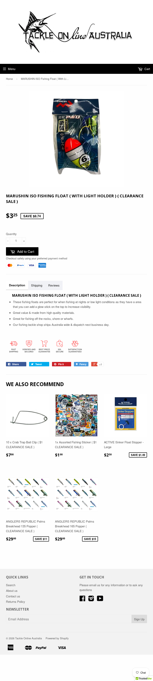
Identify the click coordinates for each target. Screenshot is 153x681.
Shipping (36, 285)
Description (17, 285)
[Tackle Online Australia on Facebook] (82, 599)
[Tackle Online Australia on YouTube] (100, 599)
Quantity (11, 234)
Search (10, 585)
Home (9, 79)
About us (12, 590)
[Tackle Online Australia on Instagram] (91, 599)
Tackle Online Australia (28, 638)
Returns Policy (15, 601)
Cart (147, 69)
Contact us (13, 596)
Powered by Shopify (57, 638)
